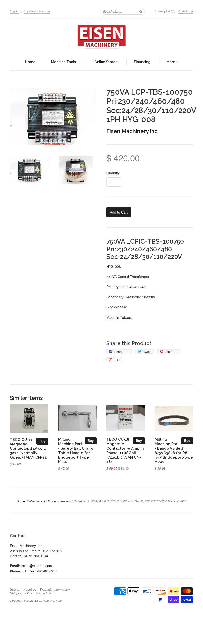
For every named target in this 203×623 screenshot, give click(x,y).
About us (30, 589)
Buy (42, 440)
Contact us (43, 593)
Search (15, 589)
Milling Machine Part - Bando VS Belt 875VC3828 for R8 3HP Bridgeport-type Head (174, 450)
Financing (142, 62)
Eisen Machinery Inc (132, 131)
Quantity (113, 172)
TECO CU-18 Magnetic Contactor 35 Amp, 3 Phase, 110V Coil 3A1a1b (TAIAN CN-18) (125, 450)
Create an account (37, 11)
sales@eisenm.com (36, 565)
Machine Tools (63, 62)
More (171, 62)
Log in (14, 11)
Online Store (105, 62)
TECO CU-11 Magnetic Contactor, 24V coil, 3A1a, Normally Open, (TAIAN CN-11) (28, 448)
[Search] (140, 11)
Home (30, 62)
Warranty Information (55, 589)
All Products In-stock (57, 501)
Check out (185, 11)
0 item (165, 11)
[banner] (101, 36)
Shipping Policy (21, 593)
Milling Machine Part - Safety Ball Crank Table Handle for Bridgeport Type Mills (75, 450)
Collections (34, 501)
